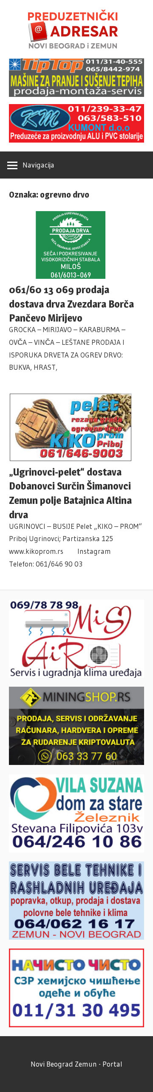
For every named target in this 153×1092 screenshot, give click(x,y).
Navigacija (38, 164)
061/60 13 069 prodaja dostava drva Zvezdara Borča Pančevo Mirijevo (71, 304)
